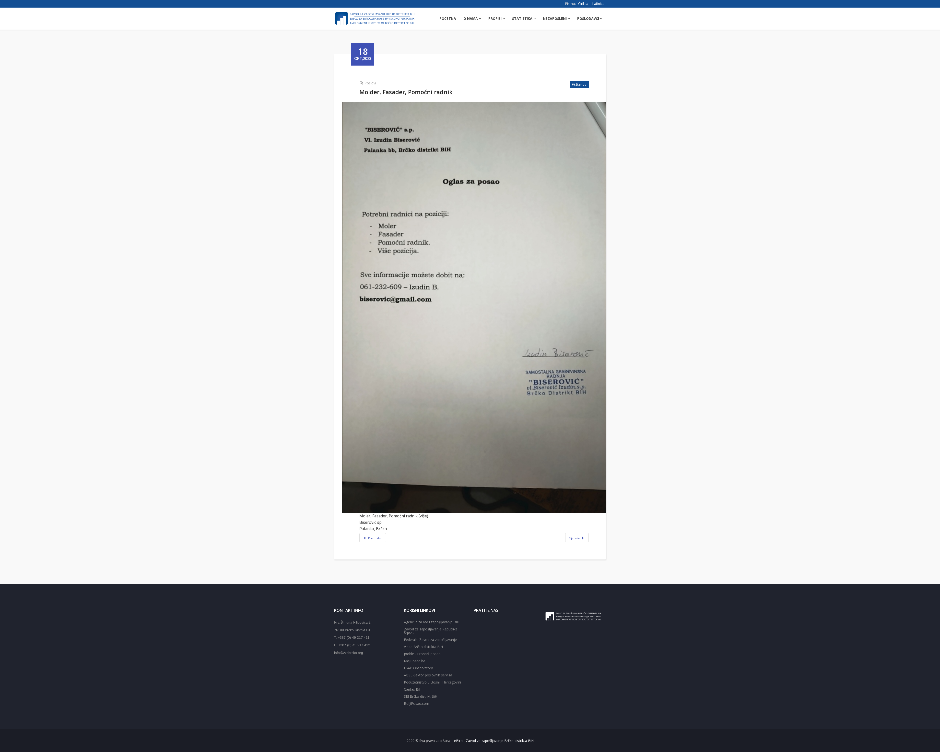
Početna (447, 18)
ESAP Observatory (418, 668)
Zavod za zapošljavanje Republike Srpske (431, 631)
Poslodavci (588, 18)
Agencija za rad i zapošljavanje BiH (431, 622)
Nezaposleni (555, 18)
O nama (470, 18)
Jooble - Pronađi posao (422, 653)
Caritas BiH (413, 689)
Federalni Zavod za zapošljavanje (430, 639)
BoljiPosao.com (416, 703)
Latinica (598, 3)
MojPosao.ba (414, 661)
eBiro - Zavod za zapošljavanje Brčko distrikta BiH (494, 740)
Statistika (522, 18)
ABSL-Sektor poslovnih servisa (428, 675)
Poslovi (370, 83)
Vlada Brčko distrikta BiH (423, 646)
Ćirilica (583, 3)
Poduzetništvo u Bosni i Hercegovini (432, 682)
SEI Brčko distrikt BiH (420, 696)
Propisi (495, 18)
